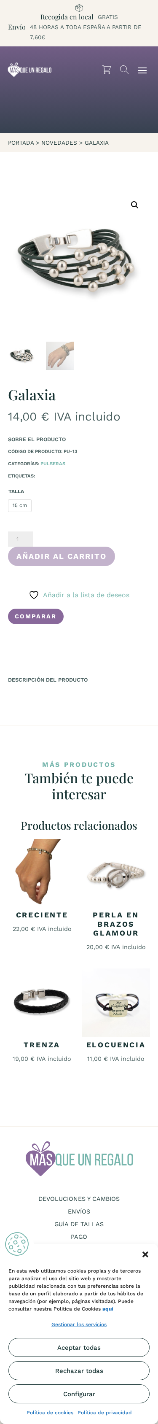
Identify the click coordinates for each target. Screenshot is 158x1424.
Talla (16, 491)
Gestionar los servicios (79, 1324)
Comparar (35, 616)
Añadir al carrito (61, 556)
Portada (21, 142)
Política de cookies (50, 1413)
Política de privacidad (105, 1413)
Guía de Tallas (79, 1224)
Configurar (79, 1394)
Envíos (79, 1211)
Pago (79, 1237)
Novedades (59, 142)
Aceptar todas (79, 1347)
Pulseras (52, 464)
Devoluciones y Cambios (79, 1199)
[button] (145, 1254)
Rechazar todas (79, 1371)
